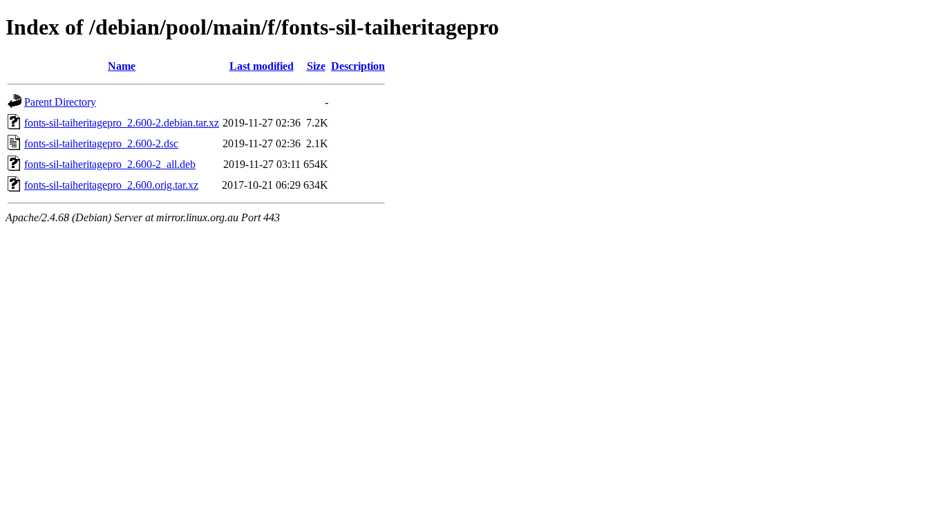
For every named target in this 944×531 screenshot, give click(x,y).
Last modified (261, 66)
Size (316, 66)
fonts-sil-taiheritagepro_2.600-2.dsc (101, 143)
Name (121, 66)
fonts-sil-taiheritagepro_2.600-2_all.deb (110, 164)
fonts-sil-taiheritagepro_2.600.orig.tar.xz (111, 185)
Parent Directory (60, 102)
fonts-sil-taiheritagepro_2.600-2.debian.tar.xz (121, 123)
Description (358, 66)
